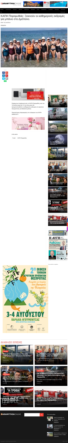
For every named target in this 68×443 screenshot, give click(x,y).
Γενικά (38, 9)
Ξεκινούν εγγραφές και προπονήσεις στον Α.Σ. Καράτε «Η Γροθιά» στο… (57, 209)
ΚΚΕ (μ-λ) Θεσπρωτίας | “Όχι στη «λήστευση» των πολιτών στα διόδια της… (16, 355)
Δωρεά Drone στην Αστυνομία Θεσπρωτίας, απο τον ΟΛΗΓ (57, 170)
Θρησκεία (33, 9)
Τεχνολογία (63, 9)
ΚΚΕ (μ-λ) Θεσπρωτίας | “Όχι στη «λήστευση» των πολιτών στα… (57, 156)
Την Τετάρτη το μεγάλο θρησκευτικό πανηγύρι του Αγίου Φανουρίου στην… (57, 195)
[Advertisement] (28, 79)
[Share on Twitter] (3, 78)
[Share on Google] (6, 73)
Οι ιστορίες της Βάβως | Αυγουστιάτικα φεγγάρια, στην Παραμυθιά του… (57, 143)
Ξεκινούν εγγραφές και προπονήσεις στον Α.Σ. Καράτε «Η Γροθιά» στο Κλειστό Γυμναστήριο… (16, 398)
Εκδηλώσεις (26, 9)
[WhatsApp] (5, 81)
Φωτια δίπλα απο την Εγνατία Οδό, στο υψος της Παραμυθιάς (57, 222)
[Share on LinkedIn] (3, 75)
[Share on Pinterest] (6, 75)
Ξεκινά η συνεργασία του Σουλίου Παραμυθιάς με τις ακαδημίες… (59, 419)
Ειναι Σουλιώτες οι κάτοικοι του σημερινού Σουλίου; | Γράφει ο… (57, 130)
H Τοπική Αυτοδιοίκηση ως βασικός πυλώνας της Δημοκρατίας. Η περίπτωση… (57, 116)
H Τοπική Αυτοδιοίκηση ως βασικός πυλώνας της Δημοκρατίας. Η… (59, 427)
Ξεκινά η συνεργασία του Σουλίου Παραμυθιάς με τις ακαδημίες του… (57, 103)
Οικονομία (57, 9)
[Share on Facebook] (3, 73)
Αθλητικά (20, 9)
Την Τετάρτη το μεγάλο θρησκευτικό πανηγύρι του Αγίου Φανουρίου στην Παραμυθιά (51, 375)
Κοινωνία (14, 9)
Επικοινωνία (63, 12)
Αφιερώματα (43, 9)
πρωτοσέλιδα (51, 264)
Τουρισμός (50, 9)
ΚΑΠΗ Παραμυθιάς (22, 138)
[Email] (6, 78)
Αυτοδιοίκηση (8, 9)
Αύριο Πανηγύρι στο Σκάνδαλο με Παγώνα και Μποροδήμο (57, 183)
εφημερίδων (56, 264)
